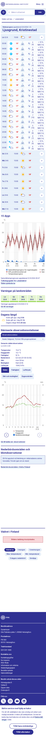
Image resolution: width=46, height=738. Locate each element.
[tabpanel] (23, 408)
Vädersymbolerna (8, 283)
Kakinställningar (7, 673)
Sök (40, 12)
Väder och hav (7, 19)
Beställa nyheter (7, 670)
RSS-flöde (5, 663)
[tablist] (23, 373)
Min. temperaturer (32, 554)
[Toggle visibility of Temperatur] (18, 431)
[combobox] (22, 12)
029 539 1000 (6, 650)
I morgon (21, 550)
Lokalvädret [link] (19, 19)
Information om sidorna (9, 665)
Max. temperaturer (14, 554)
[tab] (5, 370)
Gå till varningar (7, 307)
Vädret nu (10, 550)
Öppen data (5, 688)
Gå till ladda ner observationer (13, 442)
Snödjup (33, 558)
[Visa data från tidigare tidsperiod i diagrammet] (6, 435)
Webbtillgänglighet (8, 668)
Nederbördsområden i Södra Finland (15, 467)
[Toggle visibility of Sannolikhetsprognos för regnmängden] (21, 270)
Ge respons (5, 660)
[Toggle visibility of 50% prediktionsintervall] (16, 272)
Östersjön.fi (5, 690)
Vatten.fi (4, 685)
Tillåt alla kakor (23, 732)
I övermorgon (34, 550)
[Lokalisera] (3, 12)
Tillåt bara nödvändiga (23, 726)
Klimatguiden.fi (6, 683)
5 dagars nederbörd (17, 558)
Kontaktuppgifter (7, 658)
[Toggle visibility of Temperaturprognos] (14, 274)
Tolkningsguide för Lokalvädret (13, 281)
